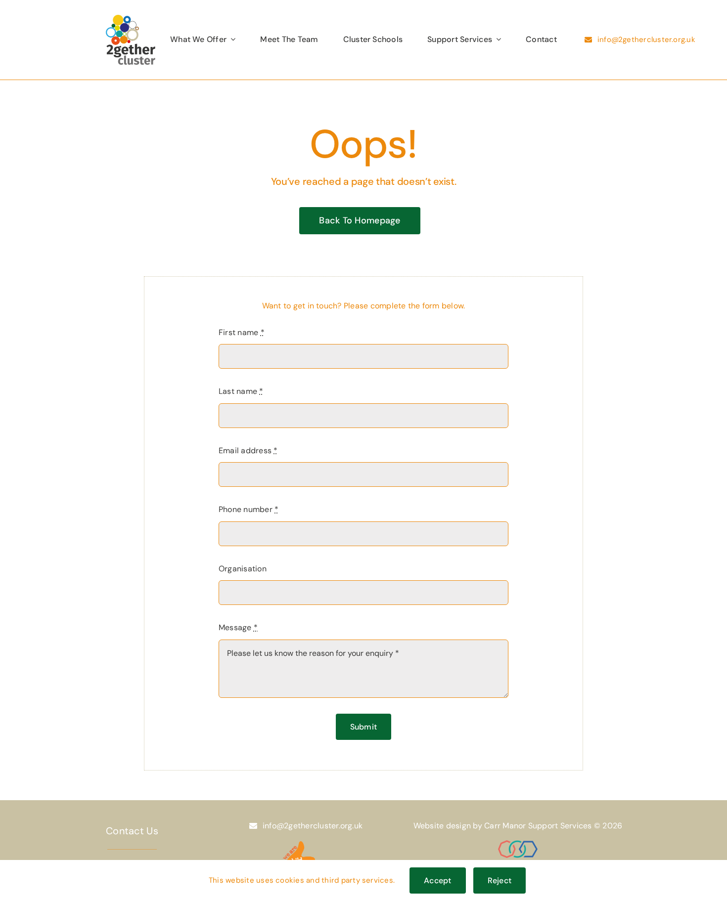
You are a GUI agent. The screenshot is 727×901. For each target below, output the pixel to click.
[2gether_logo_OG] (130, 18)
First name (242, 332)
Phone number (248, 509)
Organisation (243, 568)
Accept (437, 880)
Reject (499, 880)
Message (238, 627)
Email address (248, 450)
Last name (241, 391)
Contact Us (132, 830)
